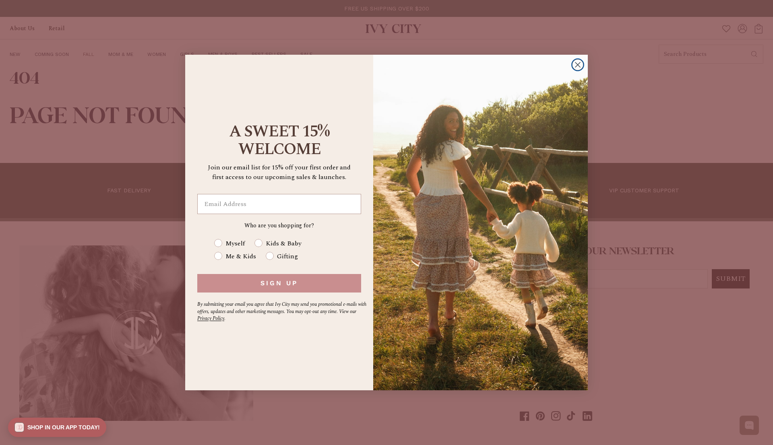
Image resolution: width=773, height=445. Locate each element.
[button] (57, 427)
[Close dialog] (578, 65)
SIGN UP (279, 283)
